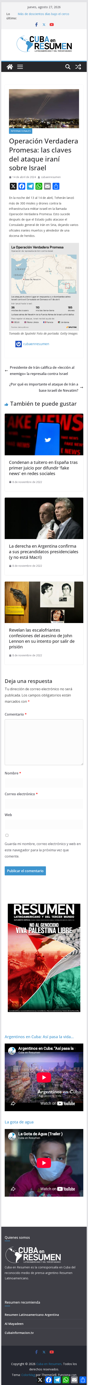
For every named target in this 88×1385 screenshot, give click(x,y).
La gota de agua (19, 1121)
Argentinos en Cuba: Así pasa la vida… (39, 1036)
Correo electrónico (21, 794)
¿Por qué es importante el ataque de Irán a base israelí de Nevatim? (43, 387)
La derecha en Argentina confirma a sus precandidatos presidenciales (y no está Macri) (43, 551)
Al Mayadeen (14, 1324)
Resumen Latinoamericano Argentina (32, 1315)
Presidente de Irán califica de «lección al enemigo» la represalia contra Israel (42, 370)
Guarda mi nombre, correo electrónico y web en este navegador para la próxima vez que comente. (43, 850)
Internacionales (21, 131)
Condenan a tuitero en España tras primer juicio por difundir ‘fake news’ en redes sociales (43, 467)
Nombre (13, 773)
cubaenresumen (51, 177)
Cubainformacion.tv (19, 1333)
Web (8, 814)
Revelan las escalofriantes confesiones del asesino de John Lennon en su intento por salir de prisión (42, 638)
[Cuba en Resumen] (10, 67)
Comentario (16, 714)
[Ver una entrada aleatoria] (78, 67)
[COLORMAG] (33, 1248)
